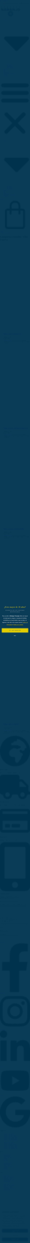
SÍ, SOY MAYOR (15, 630)
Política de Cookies (18, 624)
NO (15, 635)
